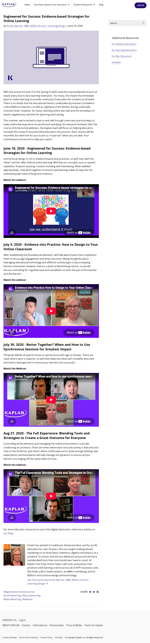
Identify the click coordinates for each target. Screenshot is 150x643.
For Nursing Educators (124, 50)
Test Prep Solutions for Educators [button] (50, 4)
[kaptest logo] (9, 4)
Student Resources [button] (83, 4)
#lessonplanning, (31, 595)
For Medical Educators (124, 44)
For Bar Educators (122, 56)
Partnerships (57, 625)
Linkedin (116, 62)
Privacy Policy (46, 637)
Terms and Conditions (28, 637)
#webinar (27, 599)
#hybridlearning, (13, 599)
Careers (26, 625)
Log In (22, 620)
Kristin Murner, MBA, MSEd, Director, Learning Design (36, 25)
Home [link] (27, 4)
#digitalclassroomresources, (19, 591)
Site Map (58, 637)
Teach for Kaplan (93, 625)
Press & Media (74, 625)
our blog (8, 533)
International (40, 625)
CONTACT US (9, 620)
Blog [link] (101, 4)
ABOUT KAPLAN (10, 625)
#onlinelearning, (13, 595)
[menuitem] (27, 4)
